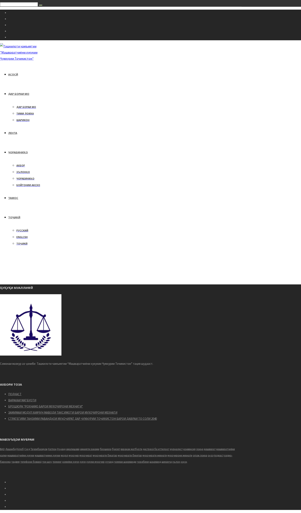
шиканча (167, 462)
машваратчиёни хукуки (20, 455)
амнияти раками (89, 449)
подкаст (219, 455)
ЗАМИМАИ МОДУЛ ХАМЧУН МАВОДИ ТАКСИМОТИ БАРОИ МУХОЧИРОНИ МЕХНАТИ (62, 412)
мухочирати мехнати (155, 455)
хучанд (109, 462)
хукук (83, 462)
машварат (210, 449)
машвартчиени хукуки (47, 455)
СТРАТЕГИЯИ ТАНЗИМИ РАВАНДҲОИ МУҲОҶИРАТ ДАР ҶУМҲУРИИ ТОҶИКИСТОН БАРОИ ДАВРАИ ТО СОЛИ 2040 (82, 419)
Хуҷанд (61, 449)
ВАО (2, 449)
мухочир (74, 455)
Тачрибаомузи (39, 449)
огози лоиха (200, 455)
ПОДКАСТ (15, 394)
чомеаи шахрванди (125, 462)
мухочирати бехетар (130, 455)
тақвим (15, 462)
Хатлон (52, 449)
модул (64, 455)
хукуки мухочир (95, 462)
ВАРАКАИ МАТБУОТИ (22, 400)
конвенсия (189, 449)
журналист (176, 449)
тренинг (57, 462)
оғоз (210, 455)
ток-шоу (47, 462)
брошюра (105, 449)
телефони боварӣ (31, 462)
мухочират (85, 455)
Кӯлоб (20, 449)
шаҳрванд (155, 462)
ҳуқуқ (184, 462)
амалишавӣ (72, 449)
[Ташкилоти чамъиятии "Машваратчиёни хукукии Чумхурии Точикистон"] (23, 58)
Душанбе (10, 449)
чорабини (143, 462)
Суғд (27, 449)
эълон (176, 462)
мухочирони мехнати (179, 455)
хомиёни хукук (70, 462)
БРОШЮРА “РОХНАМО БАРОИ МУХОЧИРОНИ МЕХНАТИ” (45, 406)
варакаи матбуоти (131, 449)
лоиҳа (199, 449)
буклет (116, 449)
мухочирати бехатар (105, 455)
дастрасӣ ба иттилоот (156, 449)
